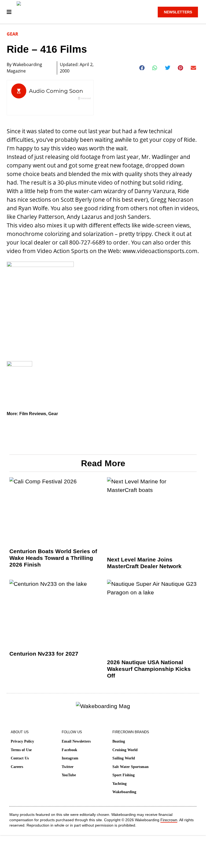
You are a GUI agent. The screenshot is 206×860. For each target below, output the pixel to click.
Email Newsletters (76, 741)
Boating (118, 741)
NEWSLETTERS (178, 12)
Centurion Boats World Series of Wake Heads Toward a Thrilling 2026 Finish (53, 558)
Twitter (67, 767)
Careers (17, 767)
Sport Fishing (123, 775)
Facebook (69, 750)
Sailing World (123, 758)
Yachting (119, 784)
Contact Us (20, 758)
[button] (142, 68)
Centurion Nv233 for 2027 (43, 654)
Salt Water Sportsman (130, 767)
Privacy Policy (22, 741)
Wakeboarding (124, 792)
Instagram (70, 758)
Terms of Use (21, 750)
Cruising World (125, 750)
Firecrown (168, 820)
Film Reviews (32, 413)
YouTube (69, 775)
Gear (12, 34)
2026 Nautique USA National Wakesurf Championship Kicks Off (149, 669)
